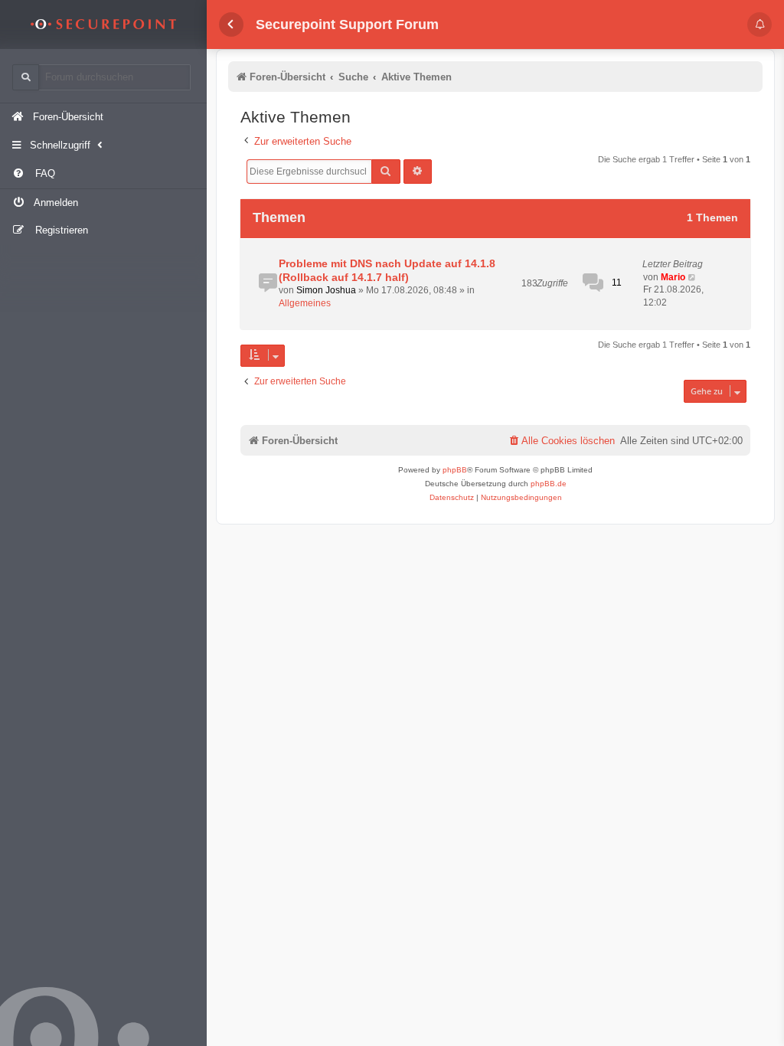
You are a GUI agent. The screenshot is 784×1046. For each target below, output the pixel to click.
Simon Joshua (326, 290)
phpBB (455, 470)
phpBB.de (549, 483)
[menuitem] (103, 174)
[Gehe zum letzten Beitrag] (692, 277)
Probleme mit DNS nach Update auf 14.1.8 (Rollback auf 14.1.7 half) (387, 270)
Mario (673, 277)
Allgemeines (305, 303)
